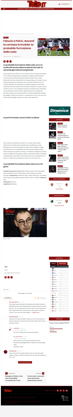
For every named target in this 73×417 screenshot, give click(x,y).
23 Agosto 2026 (59, 183)
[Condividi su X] (7, 61)
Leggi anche (59, 119)
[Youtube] (67, 390)
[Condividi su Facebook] (4, 61)
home (6, 270)
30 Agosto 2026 (59, 200)
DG (66, 266)
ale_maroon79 (13, 302)
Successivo (39, 373)
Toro (7, 33)
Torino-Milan (59, 189)
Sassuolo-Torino (59, 205)
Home (4, 33)
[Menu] (4, 9)
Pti (67, 266)
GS (64, 266)
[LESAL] (59, 111)
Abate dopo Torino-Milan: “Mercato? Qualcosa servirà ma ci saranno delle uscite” (63, 148)
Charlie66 (16, 328)
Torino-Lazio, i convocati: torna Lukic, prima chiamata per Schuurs (35, 378)
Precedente (11, 373)
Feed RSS (11, 397)
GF (63, 266)
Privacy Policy (32, 397)
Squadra (53, 266)
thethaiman (12, 351)
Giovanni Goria (7, 56)
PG (58, 266)
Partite (10, 33)
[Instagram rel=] (61, 390)
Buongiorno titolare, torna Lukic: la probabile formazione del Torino (36, 9)
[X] (64, 390)
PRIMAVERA (62, 263)
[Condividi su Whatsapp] (10, 61)
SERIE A (53, 263)
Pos (51, 266)
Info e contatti (23, 397)
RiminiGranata (22, 330)
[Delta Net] (65, 398)
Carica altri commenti (25, 362)
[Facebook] (58, 390)
